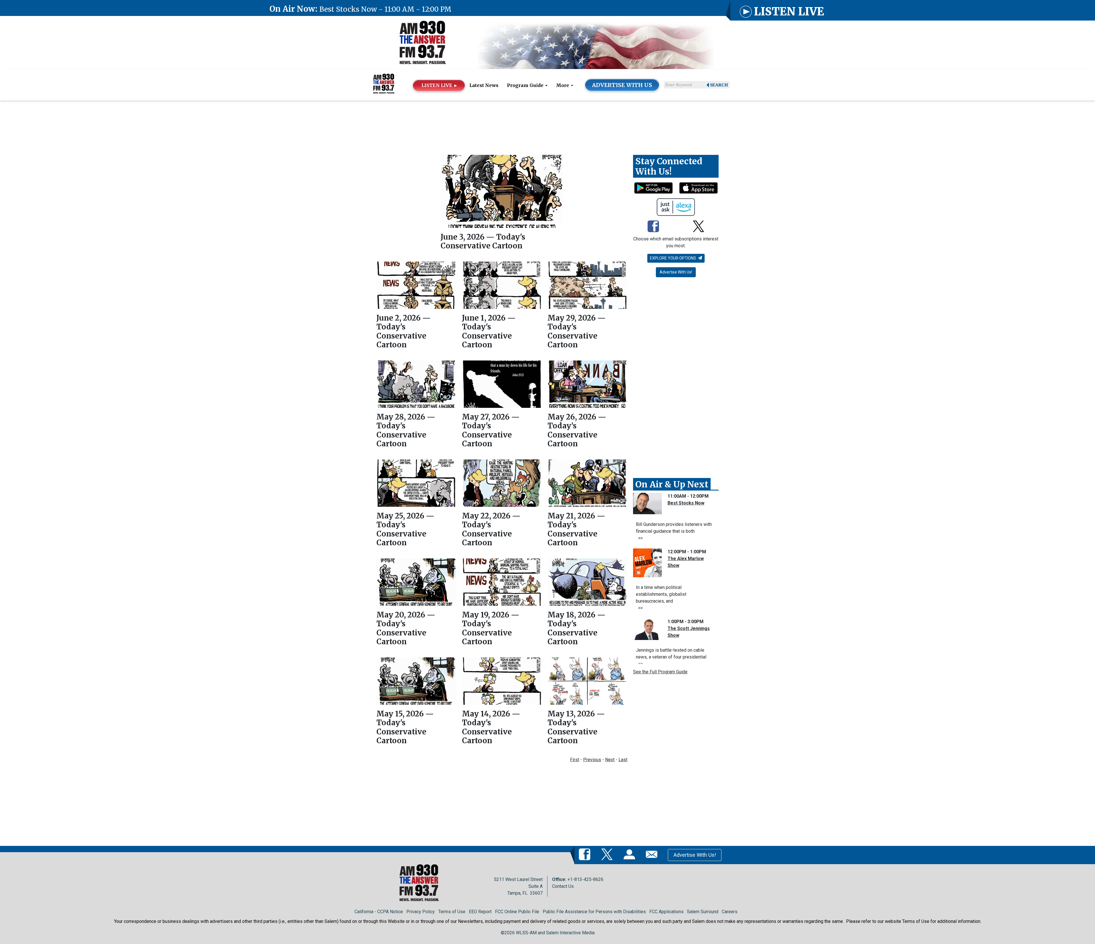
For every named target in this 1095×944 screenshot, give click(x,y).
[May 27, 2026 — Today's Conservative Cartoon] (502, 384)
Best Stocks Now (686, 503)
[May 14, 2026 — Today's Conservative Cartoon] (502, 681)
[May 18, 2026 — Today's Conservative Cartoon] (587, 582)
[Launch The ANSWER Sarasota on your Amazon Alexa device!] (676, 207)
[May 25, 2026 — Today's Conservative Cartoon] (416, 483)
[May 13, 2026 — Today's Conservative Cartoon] (587, 681)
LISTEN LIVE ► (439, 85)
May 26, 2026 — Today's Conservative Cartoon (577, 430)
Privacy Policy (420, 911)
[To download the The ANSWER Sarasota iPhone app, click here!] (698, 188)
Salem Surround (702, 911)
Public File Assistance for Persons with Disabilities (594, 911)
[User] (630, 855)
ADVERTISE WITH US (622, 85)
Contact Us (563, 886)
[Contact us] (653, 855)
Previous (592, 759)
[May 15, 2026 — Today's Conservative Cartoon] (416, 681)
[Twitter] (698, 226)
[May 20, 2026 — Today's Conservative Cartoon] (416, 582)
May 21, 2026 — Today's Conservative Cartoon (576, 529)
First (574, 759)
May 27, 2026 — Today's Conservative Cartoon (491, 430)
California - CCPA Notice (378, 911)
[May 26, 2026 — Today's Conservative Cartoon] (587, 384)
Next (610, 759)
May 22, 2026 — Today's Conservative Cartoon (491, 529)
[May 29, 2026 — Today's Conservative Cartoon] (587, 285)
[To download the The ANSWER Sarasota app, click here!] (653, 188)
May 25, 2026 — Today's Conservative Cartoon (405, 529)
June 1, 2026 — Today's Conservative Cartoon (489, 331)
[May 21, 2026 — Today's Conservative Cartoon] (587, 483)
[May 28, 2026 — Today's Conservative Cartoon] (416, 384)
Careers (729, 911)
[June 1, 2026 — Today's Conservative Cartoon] (502, 285)
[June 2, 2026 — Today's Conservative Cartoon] (416, 285)
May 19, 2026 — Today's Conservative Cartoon (490, 628)
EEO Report (480, 911)
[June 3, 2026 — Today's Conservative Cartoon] (502, 191)
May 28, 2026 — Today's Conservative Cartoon (405, 430)
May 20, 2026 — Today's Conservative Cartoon (405, 628)
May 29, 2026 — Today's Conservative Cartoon (577, 331)
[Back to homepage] (422, 45)
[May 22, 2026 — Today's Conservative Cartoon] (502, 483)
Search (719, 85)
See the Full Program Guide (660, 671)
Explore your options (673, 258)
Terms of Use (451, 911)
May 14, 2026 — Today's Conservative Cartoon (491, 727)
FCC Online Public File (517, 911)
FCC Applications (666, 911)
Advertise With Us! (676, 272)
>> (639, 538)
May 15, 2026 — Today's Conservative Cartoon (405, 727)
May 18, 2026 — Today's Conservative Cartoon (576, 628)
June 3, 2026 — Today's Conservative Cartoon (483, 241)
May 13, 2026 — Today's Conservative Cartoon (576, 727)
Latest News (483, 85)
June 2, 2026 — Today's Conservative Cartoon (403, 331)
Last (623, 759)
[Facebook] (653, 226)
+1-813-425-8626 (585, 879)
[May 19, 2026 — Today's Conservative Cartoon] (502, 582)
